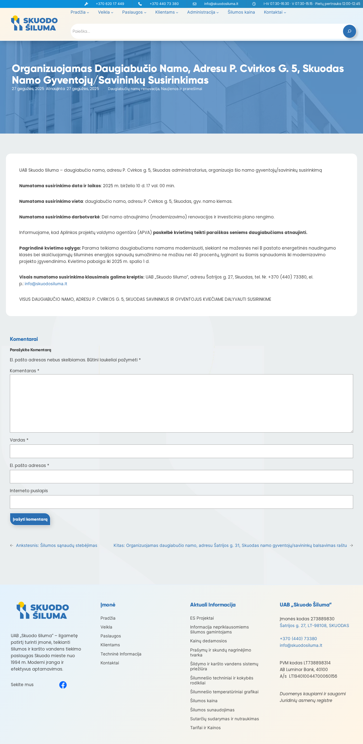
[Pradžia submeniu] (88, 12)
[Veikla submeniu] (112, 12)
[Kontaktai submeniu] (285, 12)
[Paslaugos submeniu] (145, 12)
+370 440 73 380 (164, 4)
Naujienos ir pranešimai (181, 88)
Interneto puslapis (29, 491)
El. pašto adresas (29, 465)
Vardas (19, 440)
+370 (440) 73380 (298, 638)
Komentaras (24, 371)
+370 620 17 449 (110, 4)
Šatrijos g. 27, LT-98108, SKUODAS (314, 625)
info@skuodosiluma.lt (221, 4)
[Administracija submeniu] (217, 12)
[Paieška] (349, 31)
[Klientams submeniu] (177, 12)
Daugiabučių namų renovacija (133, 88)
